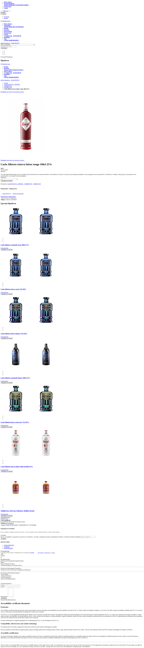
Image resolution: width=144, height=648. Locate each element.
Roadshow (7, 37)
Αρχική (6, 83)
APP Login (5, 11)
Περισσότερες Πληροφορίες (8, 196)
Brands (6, 28)
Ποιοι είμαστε (8, 2)
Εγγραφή (3, 538)
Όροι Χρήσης (41, 552)
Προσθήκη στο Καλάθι (6, 180)
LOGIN (6, 40)
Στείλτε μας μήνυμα (18, 193)
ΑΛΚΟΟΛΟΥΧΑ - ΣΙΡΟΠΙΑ (12, 84)
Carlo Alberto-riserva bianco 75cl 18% (14, 333)
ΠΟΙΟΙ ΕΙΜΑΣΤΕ (9, 545)
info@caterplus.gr (5, 43)
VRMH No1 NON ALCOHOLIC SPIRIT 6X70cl (17, 511)
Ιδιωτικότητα (47, 552)
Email (2, 587)
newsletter (3, 535)
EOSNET (32, 552)
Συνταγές (6, 30)
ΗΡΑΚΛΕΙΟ (12, 5)
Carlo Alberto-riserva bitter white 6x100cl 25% (17, 466)
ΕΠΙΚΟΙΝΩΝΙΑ (8, 548)
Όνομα (2, 585)
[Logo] (5, 64)
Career (6, 8)
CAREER (6, 546)
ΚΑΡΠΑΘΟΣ (20, 5)
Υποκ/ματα (7, 25)
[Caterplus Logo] (5, 21)
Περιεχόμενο (4, 596)
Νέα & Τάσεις (8, 31)
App (5, 39)
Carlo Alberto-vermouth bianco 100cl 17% (15, 378)
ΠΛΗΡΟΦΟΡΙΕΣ (14, 40)
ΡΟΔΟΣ (6, 5)
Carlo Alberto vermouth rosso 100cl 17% (15, 245)
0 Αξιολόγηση (4, 248)
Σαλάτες (21, 70)
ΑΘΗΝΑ (26, 5)
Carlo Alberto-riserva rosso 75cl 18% (13, 289)
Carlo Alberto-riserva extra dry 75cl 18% (15, 422)
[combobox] (8, 46)
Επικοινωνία (7, 6)
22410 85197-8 (15, 43)
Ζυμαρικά (16, 70)
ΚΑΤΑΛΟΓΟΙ (17, 36)
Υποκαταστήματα (9, 3)
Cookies (53, 552)
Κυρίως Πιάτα (8, 70)
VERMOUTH (8, 86)
